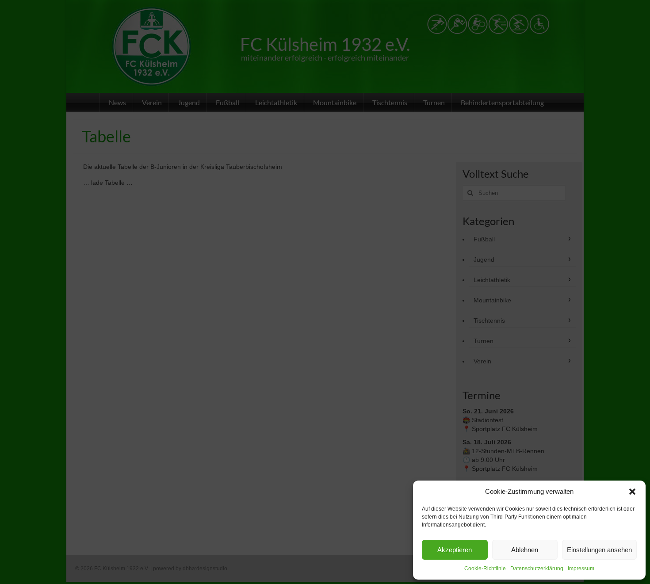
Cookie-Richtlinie (485, 568)
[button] (632, 491)
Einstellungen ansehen (599, 549)
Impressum (581, 568)
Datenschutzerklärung (536, 568)
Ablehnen (524, 549)
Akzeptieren (454, 549)
